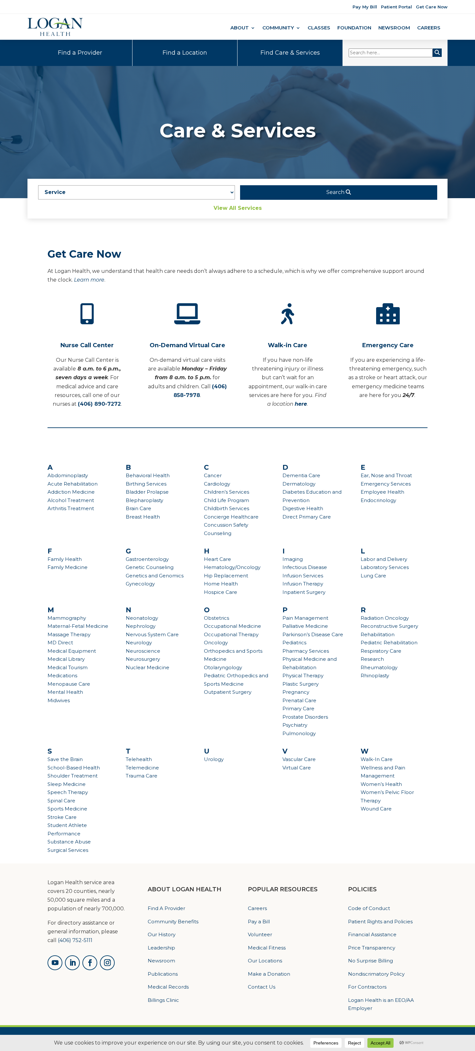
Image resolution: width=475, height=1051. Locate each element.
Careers (428, 28)
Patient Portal (396, 6)
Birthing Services (146, 484)
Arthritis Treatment (71, 508)
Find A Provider (166, 908)
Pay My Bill (365, 6)
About (239, 28)
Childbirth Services (226, 508)
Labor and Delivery (384, 559)
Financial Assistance (372, 934)
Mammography (67, 618)
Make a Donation (269, 974)
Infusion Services (302, 576)
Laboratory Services (385, 567)
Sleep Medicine (67, 784)
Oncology (216, 642)
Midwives (59, 700)
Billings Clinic (163, 1000)
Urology (214, 759)
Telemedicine (142, 768)
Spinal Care (61, 801)
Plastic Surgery (300, 684)
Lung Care (373, 576)
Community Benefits (173, 921)
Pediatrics (294, 642)
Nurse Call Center (87, 345)
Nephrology (140, 626)
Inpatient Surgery (303, 592)
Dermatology (298, 484)
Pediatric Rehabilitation (389, 642)
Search (336, 192)
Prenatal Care (299, 700)
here (301, 404)
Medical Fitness (267, 948)
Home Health (221, 584)
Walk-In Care (377, 759)
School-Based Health (74, 768)
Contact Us (261, 987)
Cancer (213, 475)
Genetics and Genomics (155, 576)
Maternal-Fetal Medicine (78, 626)
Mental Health (65, 692)
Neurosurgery (143, 659)
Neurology (139, 642)
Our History (161, 934)
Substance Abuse (69, 842)
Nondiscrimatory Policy (376, 974)
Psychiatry (294, 725)
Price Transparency (371, 948)
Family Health (65, 559)
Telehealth (139, 759)
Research (372, 659)
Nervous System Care (152, 634)
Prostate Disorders (305, 717)
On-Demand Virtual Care (187, 345)
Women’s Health (381, 784)
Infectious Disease (304, 567)
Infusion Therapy (302, 584)
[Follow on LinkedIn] (72, 962)
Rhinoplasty (375, 675)
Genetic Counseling (150, 567)
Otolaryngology (223, 667)
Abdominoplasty (68, 475)
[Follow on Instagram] (107, 962)
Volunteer (260, 934)
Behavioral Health (148, 475)
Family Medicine (68, 567)
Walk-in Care (287, 345)
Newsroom (394, 28)
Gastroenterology (147, 559)
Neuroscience (143, 651)
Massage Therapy (69, 634)
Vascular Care (299, 759)
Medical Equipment (72, 651)
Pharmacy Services (305, 651)
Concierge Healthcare (231, 517)
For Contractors (367, 987)
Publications (163, 974)
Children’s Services (226, 492)
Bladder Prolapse (147, 492)
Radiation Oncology (385, 618)
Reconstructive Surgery (389, 626)
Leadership (161, 948)
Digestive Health (302, 508)
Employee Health (382, 492)
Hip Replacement (226, 576)
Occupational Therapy (231, 634)
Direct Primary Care (306, 517)
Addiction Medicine (71, 492)
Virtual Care (296, 768)
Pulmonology (299, 733)
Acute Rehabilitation (73, 484)
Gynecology (140, 584)
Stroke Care (62, 817)
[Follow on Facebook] (89, 962)
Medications (62, 675)
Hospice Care (220, 592)
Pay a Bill (259, 921)
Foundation (354, 28)
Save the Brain (65, 759)
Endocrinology (378, 500)
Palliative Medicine (305, 626)
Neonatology (142, 618)
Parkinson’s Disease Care (312, 634)
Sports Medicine (67, 809)
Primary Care (298, 708)
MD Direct (60, 642)
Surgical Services (68, 850)
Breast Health (143, 517)
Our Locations (265, 961)
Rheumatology (379, 667)
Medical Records (168, 987)
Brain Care (138, 508)
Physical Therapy (302, 675)
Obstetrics (216, 618)
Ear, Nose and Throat (386, 475)
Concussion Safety (226, 525)
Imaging (292, 559)
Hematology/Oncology (232, 567)
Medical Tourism (68, 667)
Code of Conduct (369, 908)
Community (278, 28)
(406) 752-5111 (75, 940)
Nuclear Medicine (147, 667)
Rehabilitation (378, 634)
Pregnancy (295, 692)
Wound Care (376, 809)
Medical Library (66, 659)
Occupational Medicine (232, 626)
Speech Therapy (68, 792)
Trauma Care (141, 776)
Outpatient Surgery (227, 692)
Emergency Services (386, 484)
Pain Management (305, 618)
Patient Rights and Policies (380, 921)
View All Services (238, 208)
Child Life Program (226, 500)
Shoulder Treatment (73, 776)
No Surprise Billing (370, 961)
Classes (319, 28)
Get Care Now (432, 6)
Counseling (217, 533)
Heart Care (217, 559)
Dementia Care (301, 475)
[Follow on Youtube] (55, 962)
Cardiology (217, 484)
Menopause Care (69, 684)
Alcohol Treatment (71, 500)
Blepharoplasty (144, 500)
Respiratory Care (381, 651)
